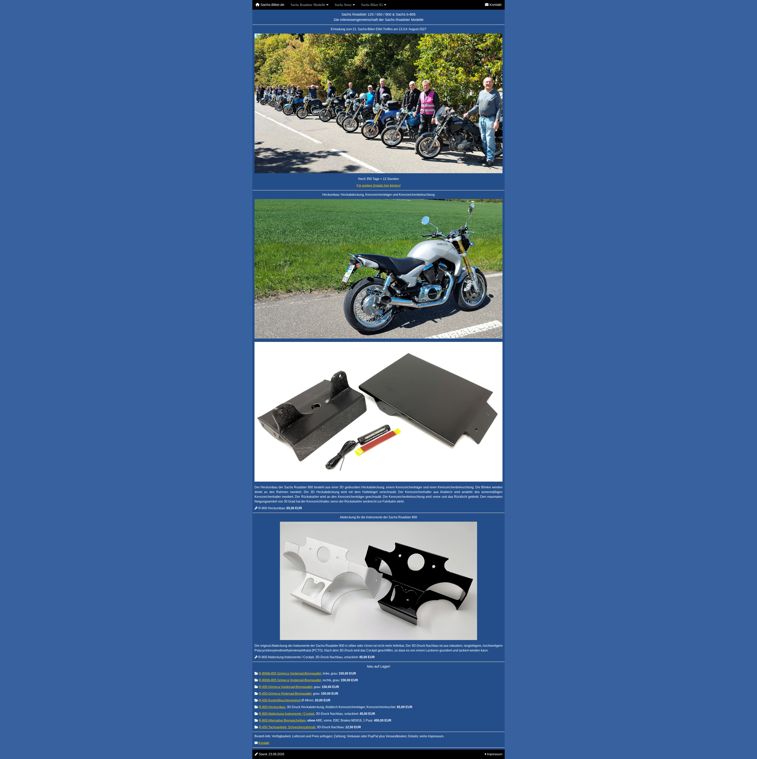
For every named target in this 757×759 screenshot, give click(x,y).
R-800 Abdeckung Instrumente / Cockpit (286, 713)
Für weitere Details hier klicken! (379, 185)
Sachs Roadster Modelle (308, 5)
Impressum (494, 754)
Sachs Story (344, 5)
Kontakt (495, 5)
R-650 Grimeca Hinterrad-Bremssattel (285, 693)
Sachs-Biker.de (271, 5)
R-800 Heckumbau (272, 707)
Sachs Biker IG (372, 5)
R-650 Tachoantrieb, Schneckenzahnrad (287, 727)
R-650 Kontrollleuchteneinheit (280, 700)
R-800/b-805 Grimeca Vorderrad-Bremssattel (290, 673)
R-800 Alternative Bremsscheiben (282, 720)
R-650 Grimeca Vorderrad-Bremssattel (285, 687)
